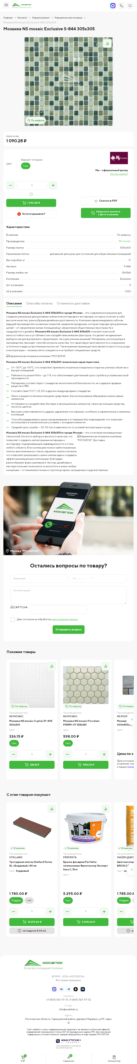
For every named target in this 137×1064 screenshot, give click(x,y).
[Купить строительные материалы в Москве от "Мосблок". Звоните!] (43, 964)
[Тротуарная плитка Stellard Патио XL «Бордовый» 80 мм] (32, 828)
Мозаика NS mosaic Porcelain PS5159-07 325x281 (81, 722)
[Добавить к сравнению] (107, 43)
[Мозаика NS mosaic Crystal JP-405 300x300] (32, 685)
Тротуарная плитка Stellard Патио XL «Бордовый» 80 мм (30, 863)
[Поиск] (130, 5)
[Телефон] (121, 5)
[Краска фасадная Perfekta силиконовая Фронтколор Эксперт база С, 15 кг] (85, 828)
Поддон (16, 900)
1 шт (25, 165)
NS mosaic (125, 241)
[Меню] (6, 5)
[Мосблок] (21, 6)
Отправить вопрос (68, 629)
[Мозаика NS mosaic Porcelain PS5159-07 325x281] (85, 685)
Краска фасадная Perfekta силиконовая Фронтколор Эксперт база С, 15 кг (85, 865)
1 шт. (14, 743)
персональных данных (65, 619)
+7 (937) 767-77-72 (80, 999)
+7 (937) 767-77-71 (57, 999)
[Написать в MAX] (54, 989)
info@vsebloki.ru (68, 1009)
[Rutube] (83, 989)
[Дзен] (75, 989)
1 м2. (29, 900)
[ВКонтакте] (61, 989)
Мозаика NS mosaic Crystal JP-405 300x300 (30, 722)
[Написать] (112, 5)
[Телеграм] (68, 989)
